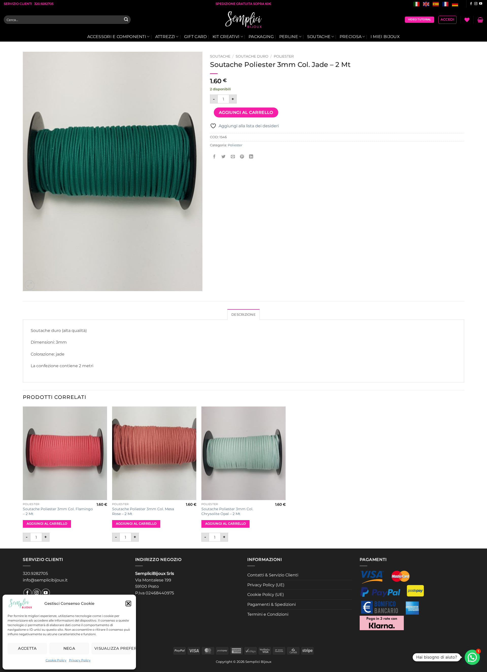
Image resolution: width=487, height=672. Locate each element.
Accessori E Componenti (116, 36)
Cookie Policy (56, 660)
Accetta (27, 648)
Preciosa (351, 36)
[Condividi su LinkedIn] (251, 156)
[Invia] (126, 19)
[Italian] (416, 3)
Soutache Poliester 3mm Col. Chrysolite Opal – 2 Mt (227, 511)
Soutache (319, 36)
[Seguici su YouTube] (480, 4)
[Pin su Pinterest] (242, 156)
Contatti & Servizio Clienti (272, 575)
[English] (426, 3)
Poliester (284, 56)
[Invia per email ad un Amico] (233, 156)
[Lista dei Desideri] (466, 19)
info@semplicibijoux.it (45, 580)
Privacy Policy (80, 660)
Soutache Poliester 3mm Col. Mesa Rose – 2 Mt (143, 511)
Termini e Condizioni (267, 614)
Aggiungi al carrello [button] (47, 523)
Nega (69, 648)
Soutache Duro (252, 56)
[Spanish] (436, 3)
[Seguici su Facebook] (471, 4)
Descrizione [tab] (243, 314)
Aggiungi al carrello (246, 112)
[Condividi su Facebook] (214, 156)
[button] (128, 603)
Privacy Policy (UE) (265, 584)
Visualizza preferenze (112, 648)
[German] (455, 3)
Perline (288, 36)
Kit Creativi (226, 36)
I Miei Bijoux (385, 36)
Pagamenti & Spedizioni (271, 604)
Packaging (261, 36)
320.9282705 (35, 573)
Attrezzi (165, 36)
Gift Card (195, 36)
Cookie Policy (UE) (265, 594)
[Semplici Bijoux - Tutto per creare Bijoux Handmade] (243, 20)
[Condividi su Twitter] (223, 156)
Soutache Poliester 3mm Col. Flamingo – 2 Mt (58, 511)
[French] (445, 3)
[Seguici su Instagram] (475, 4)
